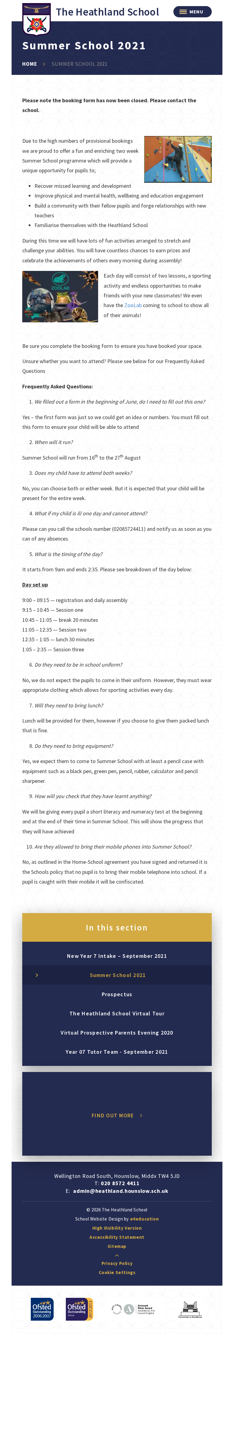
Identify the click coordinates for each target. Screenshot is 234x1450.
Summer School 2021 (79, 64)
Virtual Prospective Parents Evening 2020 (117, 1032)
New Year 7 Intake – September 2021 (117, 955)
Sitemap (117, 1246)
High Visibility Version (117, 1228)
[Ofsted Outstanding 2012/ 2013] (79, 1309)
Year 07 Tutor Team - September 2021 (117, 1051)
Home (29, 64)
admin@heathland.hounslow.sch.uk (120, 1190)
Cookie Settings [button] (117, 1272)
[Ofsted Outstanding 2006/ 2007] (42, 1309)
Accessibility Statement (117, 1237)
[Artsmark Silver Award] (134, 1309)
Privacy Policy (117, 1263)
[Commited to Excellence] (189, 1309)
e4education (144, 1219)
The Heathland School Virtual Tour (117, 1013)
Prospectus (117, 994)
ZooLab (133, 305)
